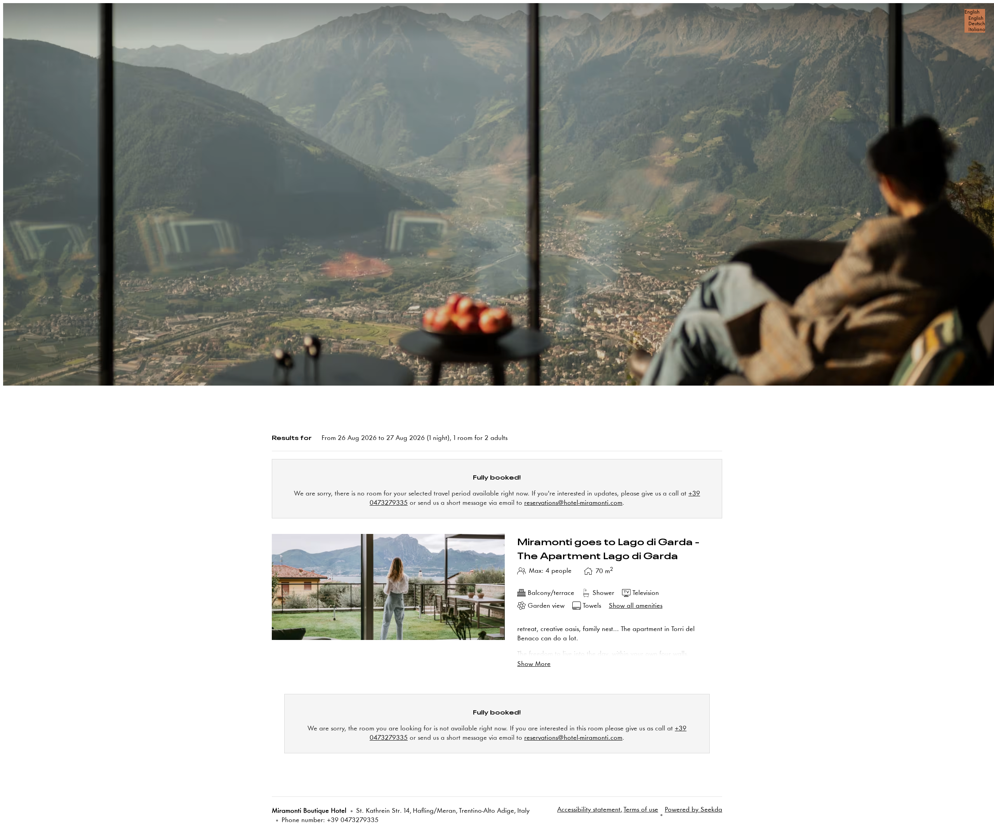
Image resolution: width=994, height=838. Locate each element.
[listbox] (974, 21)
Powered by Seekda (693, 810)
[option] (974, 18)
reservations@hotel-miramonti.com (573, 503)
